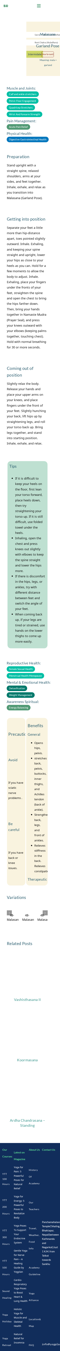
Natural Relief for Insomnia (19, 1338)
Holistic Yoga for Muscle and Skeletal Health (20, 1317)
